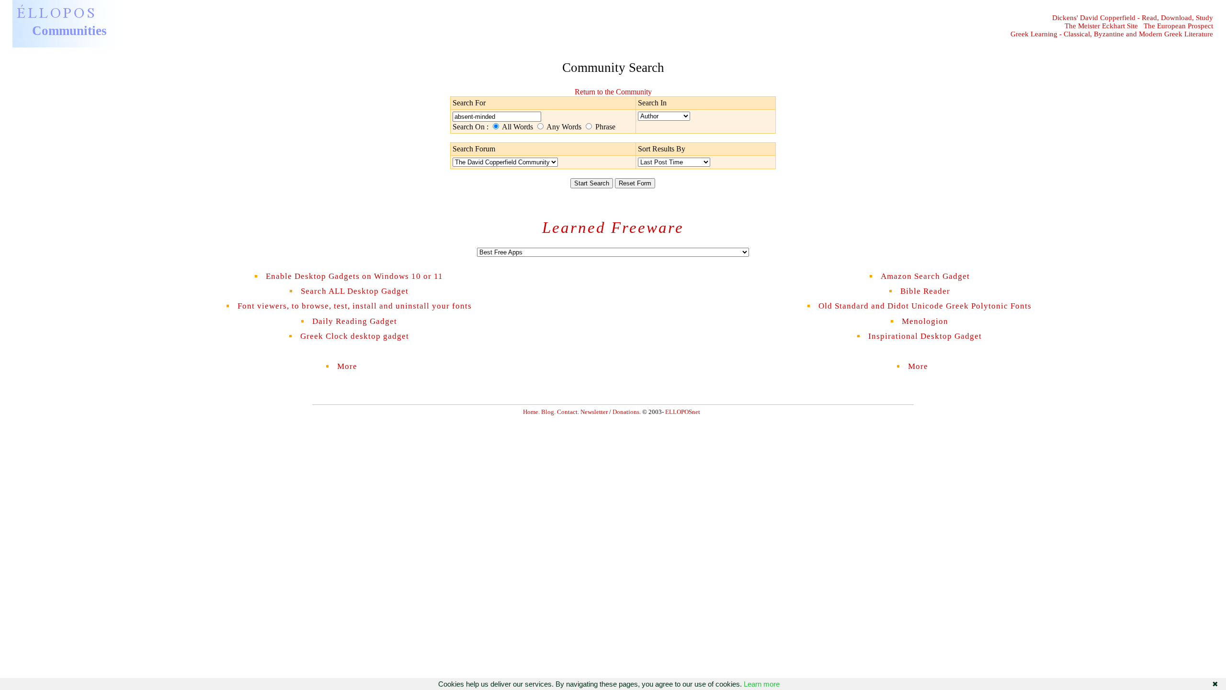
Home (530, 411)
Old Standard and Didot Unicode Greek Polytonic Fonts (925, 305)
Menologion (925, 321)
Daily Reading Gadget (354, 321)
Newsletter (594, 411)
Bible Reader (925, 291)
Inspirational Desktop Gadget (925, 336)
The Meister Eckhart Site (1101, 26)
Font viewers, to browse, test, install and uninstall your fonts (355, 305)
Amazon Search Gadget (925, 276)
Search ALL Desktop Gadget (355, 291)
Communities (69, 30)
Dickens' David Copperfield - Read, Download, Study (1132, 18)
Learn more (762, 684)
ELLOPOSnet (682, 411)
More (354, 366)
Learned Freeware (613, 227)
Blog (547, 411)
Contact (567, 411)
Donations (626, 411)
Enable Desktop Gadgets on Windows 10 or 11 (354, 276)
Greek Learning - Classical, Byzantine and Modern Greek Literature (1111, 34)
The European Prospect (1178, 26)
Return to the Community (613, 92)
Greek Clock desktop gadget (354, 336)
